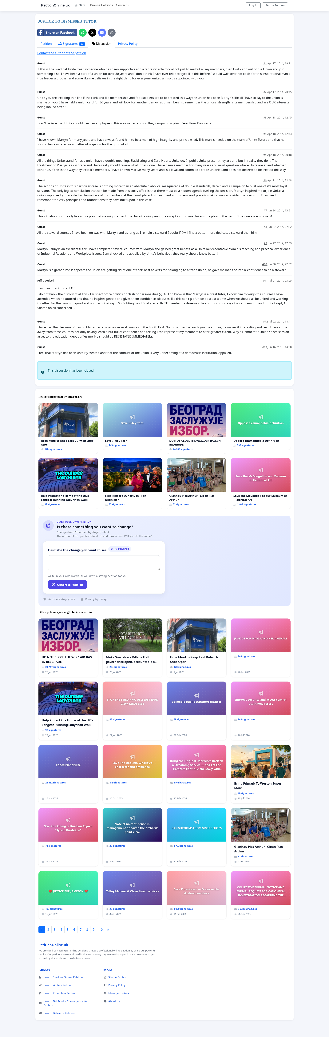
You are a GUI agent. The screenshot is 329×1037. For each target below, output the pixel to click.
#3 (265, 117)
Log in (253, 5)
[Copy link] (112, 33)
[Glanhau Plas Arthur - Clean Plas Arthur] (196, 483)
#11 (265, 280)
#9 (265, 243)
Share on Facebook (60, 32)
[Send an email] (102, 33)
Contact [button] (121, 5)
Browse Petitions (101, 5)
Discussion (103, 44)
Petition (46, 44)
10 (101, 929)
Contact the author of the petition (61, 53)
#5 (265, 155)
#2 (265, 92)
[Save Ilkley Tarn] (132, 426)
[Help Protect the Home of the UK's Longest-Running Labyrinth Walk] (68, 483)
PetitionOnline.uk (55, 5)
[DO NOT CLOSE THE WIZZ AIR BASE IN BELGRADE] (196, 428)
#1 (265, 63)
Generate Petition (70, 585)
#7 (265, 210)
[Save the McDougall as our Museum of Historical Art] (261, 483)
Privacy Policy (127, 44)
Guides (44, 970)
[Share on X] (92, 33)
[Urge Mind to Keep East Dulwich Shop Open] (68, 428)
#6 (265, 180)
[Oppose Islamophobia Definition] (261, 426)
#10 (264, 264)
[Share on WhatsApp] (83, 33)
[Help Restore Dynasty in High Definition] (132, 483)
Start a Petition (275, 5)
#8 (265, 227)
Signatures (72, 44)
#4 (265, 134)
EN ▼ (81, 5)
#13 (264, 347)
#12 (265, 321)
